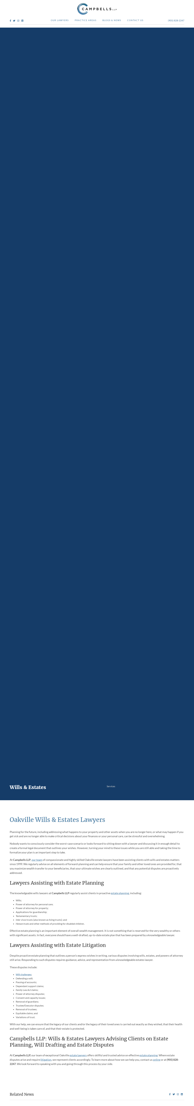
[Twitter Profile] (14, 20)
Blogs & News (111, 20)
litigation (45, 1059)
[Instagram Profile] (18, 20)
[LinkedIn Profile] (22, 20)
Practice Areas (85, 20)
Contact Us (135, 20)
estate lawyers (78, 1055)
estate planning (120, 893)
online (156, 1059)
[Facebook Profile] (10, 20)
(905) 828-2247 (176, 20)
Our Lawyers (60, 20)
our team (37, 859)
